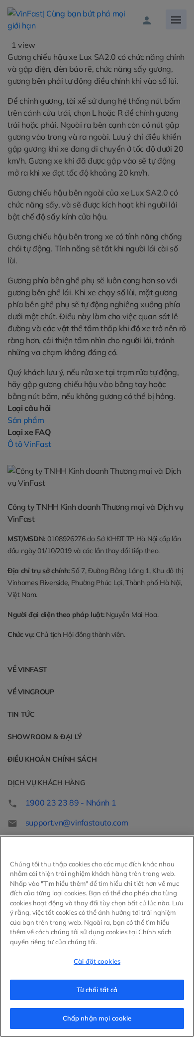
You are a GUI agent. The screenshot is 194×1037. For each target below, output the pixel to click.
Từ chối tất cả (97, 990)
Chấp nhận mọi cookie (97, 1018)
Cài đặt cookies (97, 961)
